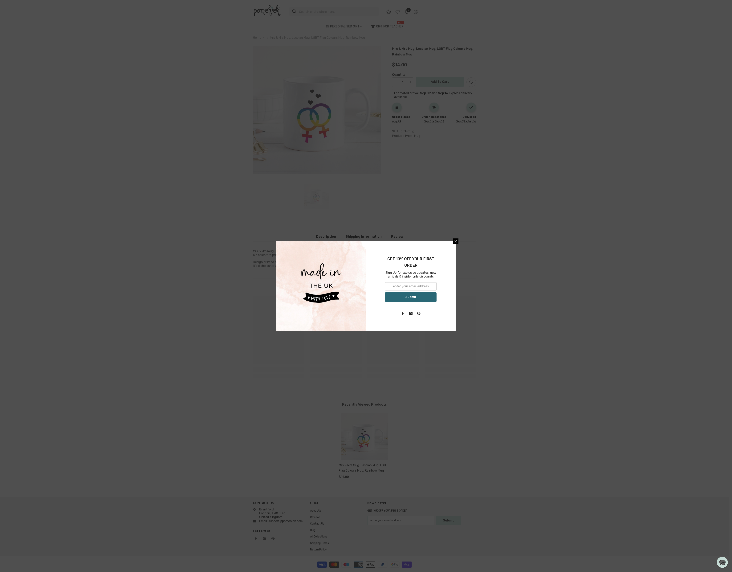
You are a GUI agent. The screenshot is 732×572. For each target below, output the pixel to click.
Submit (410, 297)
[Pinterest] (419, 313)
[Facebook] (403, 313)
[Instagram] (411, 313)
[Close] (455, 241)
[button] (722, 562)
